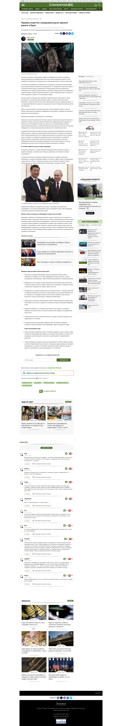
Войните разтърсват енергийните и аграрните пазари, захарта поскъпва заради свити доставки (34, 677)
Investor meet (100, 9)
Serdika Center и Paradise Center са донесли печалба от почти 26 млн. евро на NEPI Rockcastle (94, 281)
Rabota (73, 1)
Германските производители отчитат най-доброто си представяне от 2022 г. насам (57, 425)
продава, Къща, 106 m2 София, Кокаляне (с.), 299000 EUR (95, 151)
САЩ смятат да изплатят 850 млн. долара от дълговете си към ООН (60, 650)
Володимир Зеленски (62, 382)
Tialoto (48, 1)
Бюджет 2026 (60, 12)
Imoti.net (69, 1)
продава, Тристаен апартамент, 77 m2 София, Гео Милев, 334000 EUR (94, 143)
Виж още (90, 213)
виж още (68, 401)
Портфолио (74, 708)
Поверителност (55, 708)
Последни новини (27, 9)
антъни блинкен (27, 385)
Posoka (84, 1)
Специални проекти (77, 9)
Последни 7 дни (84, 225)
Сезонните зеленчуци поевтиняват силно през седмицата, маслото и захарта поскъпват (89, 112)
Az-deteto (77, 1)
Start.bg (81, 1)
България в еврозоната (36, 12)
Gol (45, 1)
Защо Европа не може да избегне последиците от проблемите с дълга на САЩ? (34, 651)
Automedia (65, 1)
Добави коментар (46, 447)
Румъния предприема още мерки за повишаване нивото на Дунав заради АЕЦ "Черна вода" (90, 96)
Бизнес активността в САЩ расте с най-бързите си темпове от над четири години (33, 425)
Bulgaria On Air (40, 1)
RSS (49, 708)
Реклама (45, 708)
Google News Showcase (54, 368)
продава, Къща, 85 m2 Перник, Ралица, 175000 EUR (96, 168)
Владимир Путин (27, 382)
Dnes (30, 1)
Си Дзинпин (38, 382)
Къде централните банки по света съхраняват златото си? (88, 81)
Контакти (39, 708)
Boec (88, 1)
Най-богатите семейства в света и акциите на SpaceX (94, 244)
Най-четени (90, 76)
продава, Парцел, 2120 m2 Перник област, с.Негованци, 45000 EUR (95, 161)
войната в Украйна (49, 382)
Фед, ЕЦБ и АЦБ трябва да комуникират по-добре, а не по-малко (59, 677)
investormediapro (91, 9)
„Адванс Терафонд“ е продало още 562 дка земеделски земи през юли (93, 262)
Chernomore (98, 1)
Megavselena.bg (92, 1)
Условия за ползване (65, 708)
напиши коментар (50, 391)
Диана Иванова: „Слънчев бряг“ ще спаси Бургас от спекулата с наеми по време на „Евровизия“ (94, 253)
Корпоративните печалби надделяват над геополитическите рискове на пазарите (90, 205)
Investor (27, 1)
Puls (55, 1)
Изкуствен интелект (71, 12)
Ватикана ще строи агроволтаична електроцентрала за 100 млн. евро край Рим (89, 88)
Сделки (37, 9)
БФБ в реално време (55, 9)
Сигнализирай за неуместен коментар (42, 463)
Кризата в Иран (49, 12)
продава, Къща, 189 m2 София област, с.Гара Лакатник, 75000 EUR (95, 134)
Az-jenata (52, 1)
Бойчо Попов (30, 37)
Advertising (64, 718)
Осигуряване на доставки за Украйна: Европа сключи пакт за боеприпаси (53, 243)
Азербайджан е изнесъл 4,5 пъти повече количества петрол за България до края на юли (89, 104)
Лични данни (81, 708)
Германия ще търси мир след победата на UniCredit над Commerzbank (94, 298)
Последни (82, 76)
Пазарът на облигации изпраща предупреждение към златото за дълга (93, 271)
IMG (23, 1)
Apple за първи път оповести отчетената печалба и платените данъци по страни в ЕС (60, 625)
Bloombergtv (35, 1)
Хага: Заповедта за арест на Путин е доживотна (54, 262)
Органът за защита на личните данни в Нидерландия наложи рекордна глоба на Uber (90, 120)
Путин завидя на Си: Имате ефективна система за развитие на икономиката (55, 253)
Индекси (44, 9)
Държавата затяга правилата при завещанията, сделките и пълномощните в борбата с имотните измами (94, 234)
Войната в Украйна (84, 12)
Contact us (57, 718)
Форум (66, 9)
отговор (27, 464)
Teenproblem (59, 1)
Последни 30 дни (96, 225)
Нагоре (97, 693)
